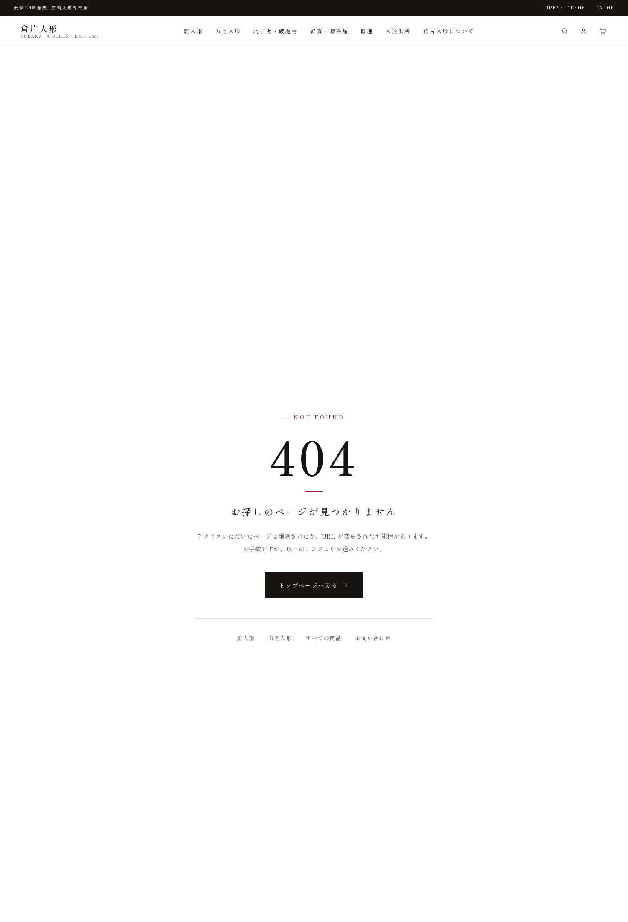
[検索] (564, 31)
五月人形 (228, 31)
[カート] (602, 31)
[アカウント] (583, 31)
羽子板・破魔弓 (275, 31)
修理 (367, 31)
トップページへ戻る (308, 585)
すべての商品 (324, 637)
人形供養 (398, 31)
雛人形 (193, 31)
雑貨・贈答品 (329, 31)
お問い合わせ (373, 637)
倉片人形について (449, 31)
